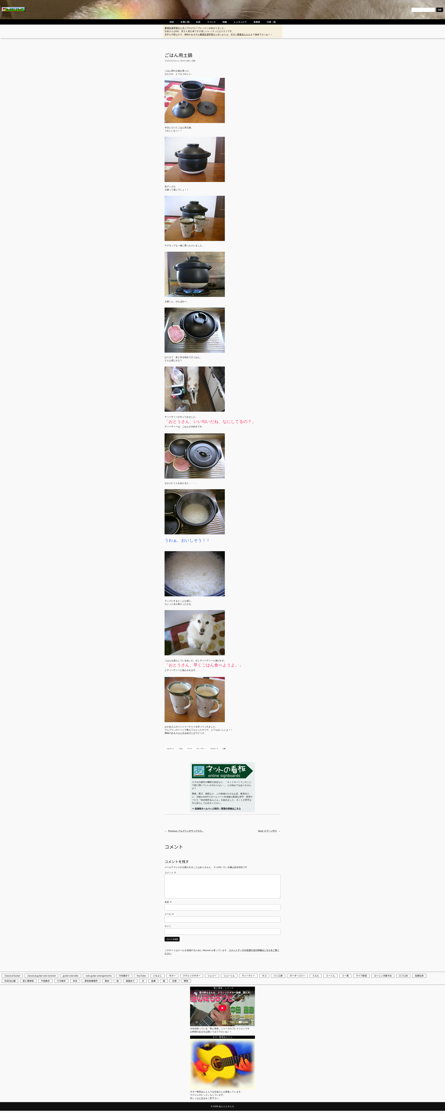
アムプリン (170, 748)
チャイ (189, 748)
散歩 (107, 980)
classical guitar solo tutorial (41, 975)
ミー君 (345, 975)
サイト (168, 926)
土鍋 (224, 748)
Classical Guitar (12, 975)
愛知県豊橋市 (91, 980)
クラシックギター (191, 975)
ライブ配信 (361, 975)
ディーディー (201, 748)
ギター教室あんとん (240, 34)
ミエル (315, 975)
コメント (170, 872)
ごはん (180, 748)
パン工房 (278, 975)
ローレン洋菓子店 (383, 975)
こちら (202, 1098)
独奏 (153, 980)
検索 (439, 9)
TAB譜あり (124, 975)
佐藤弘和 (419, 975)
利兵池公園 (10, 980)
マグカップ (214, 748)
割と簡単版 (28, 980)
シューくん (229, 975)
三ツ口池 (403, 975)
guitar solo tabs (70, 975)
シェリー (212, 975)
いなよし (157, 975)
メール (169, 914)
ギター (172, 975)
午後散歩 (45, 980)
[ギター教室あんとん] (222, 1088)
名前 (168, 902)
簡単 (186, 980)
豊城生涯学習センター (176, 28)
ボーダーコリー (297, 975)
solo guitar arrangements (99, 975)
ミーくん (330, 975)
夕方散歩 (61, 980)
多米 (75, 980)
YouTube (141, 975)
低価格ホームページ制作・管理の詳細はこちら (218, 808)
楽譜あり (130, 980)
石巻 (174, 980)
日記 (193, 60)
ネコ (264, 975)
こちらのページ (187, 733)
